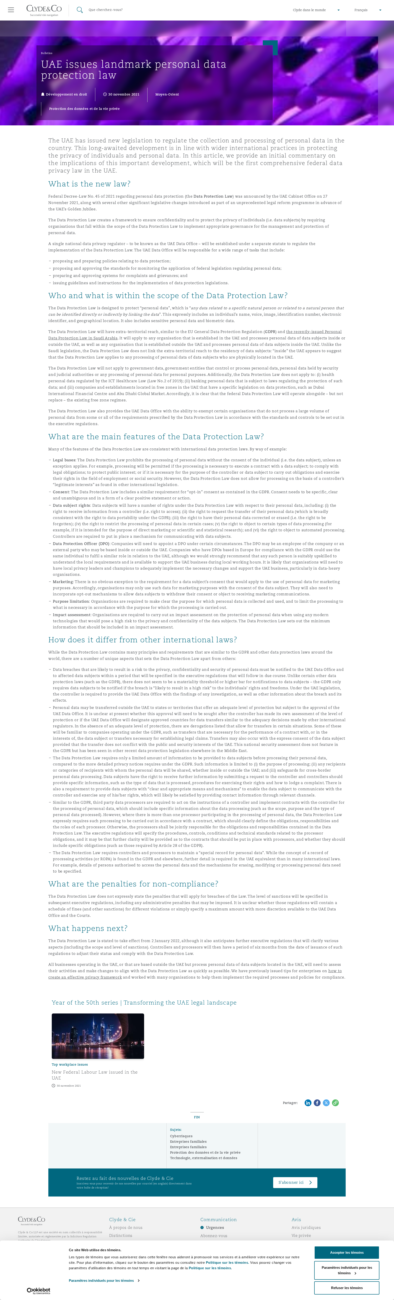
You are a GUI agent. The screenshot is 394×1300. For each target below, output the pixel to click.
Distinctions (120, 1235)
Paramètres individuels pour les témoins (101, 1280)
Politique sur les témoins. (227, 1262)
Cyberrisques (181, 1136)
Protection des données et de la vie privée (205, 1152)
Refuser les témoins (347, 1288)
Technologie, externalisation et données (203, 1158)
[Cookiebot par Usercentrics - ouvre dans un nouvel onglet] (39, 1291)
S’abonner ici (291, 1182)
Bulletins (47, 53)
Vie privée (301, 1235)
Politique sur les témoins (210, 1268)
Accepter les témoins (347, 1252)
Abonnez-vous (214, 1235)
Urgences (215, 1227)
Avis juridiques (306, 1227)
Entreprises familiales (188, 1142)
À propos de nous (126, 1227)
